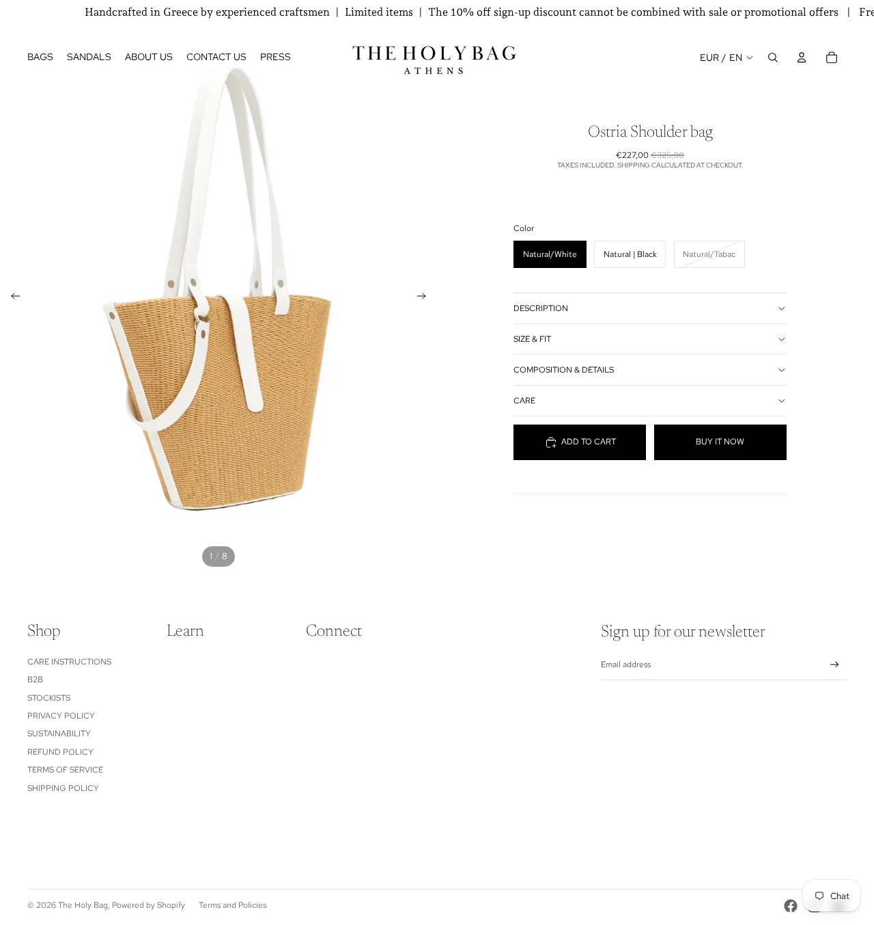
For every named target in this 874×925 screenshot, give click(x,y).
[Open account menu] (802, 57)
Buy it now (720, 442)
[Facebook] (791, 906)
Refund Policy (60, 752)
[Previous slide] (11, 298)
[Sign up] (835, 665)
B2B (35, 679)
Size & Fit (532, 339)
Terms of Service (65, 769)
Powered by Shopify (148, 905)
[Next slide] (425, 298)
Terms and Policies (232, 905)
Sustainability (59, 733)
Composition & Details (563, 369)
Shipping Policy (63, 788)
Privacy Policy (61, 715)
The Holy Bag (83, 905)
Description (540, 308)
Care (524, 400)
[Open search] (773, 57)
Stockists (48, 698)
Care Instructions (69, 661)
